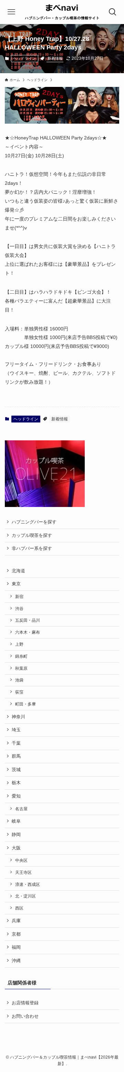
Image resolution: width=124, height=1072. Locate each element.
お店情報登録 (25, 1002)
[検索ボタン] (113, 12)
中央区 (21, 860)
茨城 (16, 769)
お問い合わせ (25, 1016)
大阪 (16, 847)
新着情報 (55, 58)
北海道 (18, 570)
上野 (19, 644)
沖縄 (16, 960)
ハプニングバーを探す (34, 521)
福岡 (16, 947)
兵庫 (16, 920)
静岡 (16, 834)
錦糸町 (21, 656)
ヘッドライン (24, 58)
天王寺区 (23, 872)
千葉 (16, 743)
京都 (16, 934)
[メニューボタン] (11, 12)
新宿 (19, 596)
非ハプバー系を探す (32, 548)
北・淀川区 (25, 896)
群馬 (16, 756)
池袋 (19, 680)
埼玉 (16, 729)
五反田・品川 (27, 620)
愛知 (16, 796)
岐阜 (16, 821)
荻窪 (19, 692)
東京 (16, 583)
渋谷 (19, 608)
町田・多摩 (25, 704)
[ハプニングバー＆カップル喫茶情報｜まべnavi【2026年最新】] (62, 12)
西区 (19, 908)
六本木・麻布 (27, 632)
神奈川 (18, 716)
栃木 (16, 782)
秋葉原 (21, 668)
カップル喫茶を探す (32, 535)
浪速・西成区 (27, 884)
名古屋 (21, 808)
